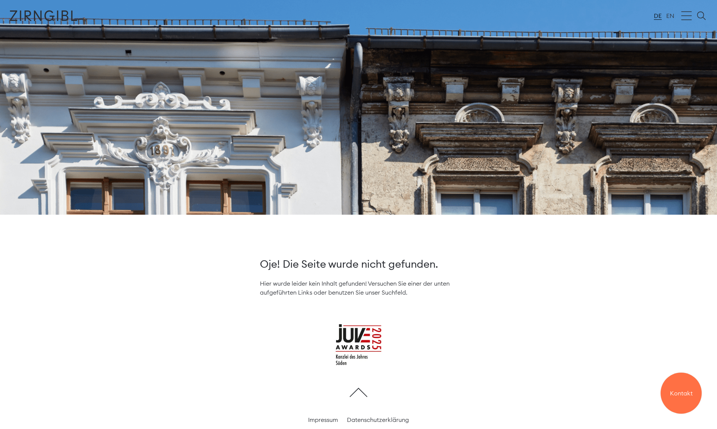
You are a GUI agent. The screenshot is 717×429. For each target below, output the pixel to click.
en (670, 15)
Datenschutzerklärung (378, 419)
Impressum (323, 419)
